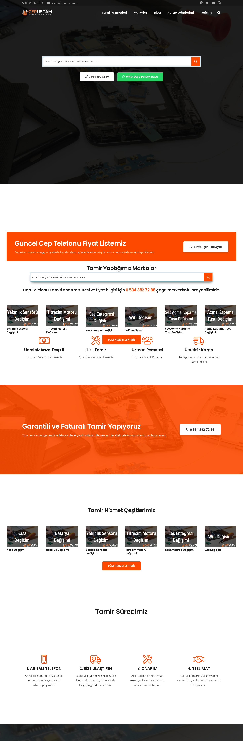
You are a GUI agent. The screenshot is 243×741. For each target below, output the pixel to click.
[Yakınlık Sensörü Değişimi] (22, 307)
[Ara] (218, 12)
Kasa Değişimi (16, 550)
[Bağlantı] (37, 13)
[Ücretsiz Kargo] (199, 340)
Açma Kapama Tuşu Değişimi (218, 330)
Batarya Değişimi (57, 550)
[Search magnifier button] (195, 61)
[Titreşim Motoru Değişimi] (62, 307)
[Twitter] (207, 2)
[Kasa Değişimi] (22, 528)
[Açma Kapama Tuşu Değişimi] (220, 307)
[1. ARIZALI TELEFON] (44, 659)
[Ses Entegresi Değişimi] (102, 309)
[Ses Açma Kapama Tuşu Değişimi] (181, 307)
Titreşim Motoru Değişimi (56, 330)
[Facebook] (201, 2)
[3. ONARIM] (147, 659)
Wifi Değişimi (133, 330)
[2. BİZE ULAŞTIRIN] (96, 659)
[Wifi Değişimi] (141, 309)
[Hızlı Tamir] (96, 340)
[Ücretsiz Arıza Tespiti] (44, 340)
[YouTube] (213, 2)
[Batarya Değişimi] (62, 528)
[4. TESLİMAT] (199, 659)
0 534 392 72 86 (140, 290)
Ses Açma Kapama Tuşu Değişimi (177, 330)
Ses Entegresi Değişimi (100, 330)
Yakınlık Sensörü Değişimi (17, 330)
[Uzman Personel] (147, 340)
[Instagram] (219, 3)
